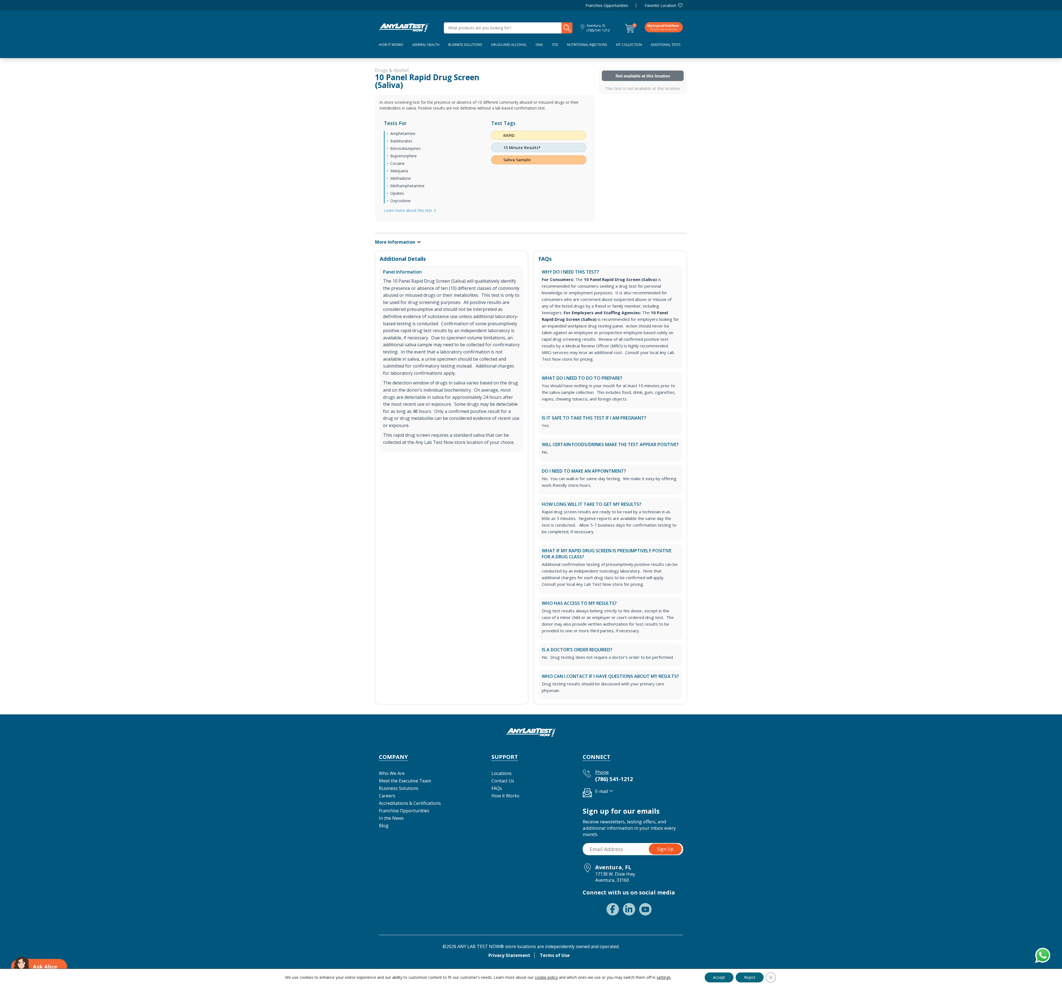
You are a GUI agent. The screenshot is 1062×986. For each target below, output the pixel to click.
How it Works (505, 796)
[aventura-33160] (404, 27)
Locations (501, 773)
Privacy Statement (509, 955)
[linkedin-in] (629, 909)
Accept (719, 977)
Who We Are (392, 773)
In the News (391, 818)
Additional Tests (665, 44)
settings (664, 977)
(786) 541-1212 (598, 30)
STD (555, 44)
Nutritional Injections (587, 44)
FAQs (496, 788)
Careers (387, 796)
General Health (425, 44)
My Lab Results (663, 27)
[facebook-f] (613, 909)
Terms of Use (555, 955)
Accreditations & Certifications (410, 803)
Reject (749, 977)
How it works (391, 44)
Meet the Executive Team (405, 781)
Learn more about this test (408, 210)
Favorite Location (660, 5)
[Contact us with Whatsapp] (1041, 954)
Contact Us (502, 781)
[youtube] (645, 909)
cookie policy (546, 977)
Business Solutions (465, 44)
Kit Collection (629, 44)
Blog (384, 826)
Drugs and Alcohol (509, 44)
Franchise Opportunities (606, 5)
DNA (539, 44)
